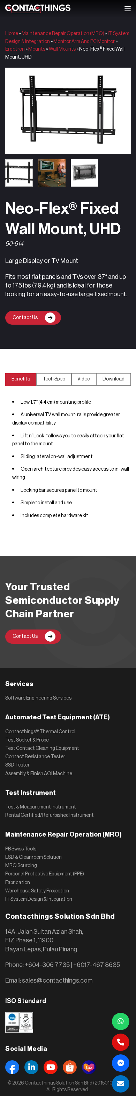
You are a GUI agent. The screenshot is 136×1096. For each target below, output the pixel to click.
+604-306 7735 (47, 965)
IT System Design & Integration (38, 899)
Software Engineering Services (38, 698)
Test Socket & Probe (27, 740)
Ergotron (15, 49)
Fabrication (17, 882)
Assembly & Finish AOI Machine (38, 773)
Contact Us (25, 317)
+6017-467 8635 (96, 965)
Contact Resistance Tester (35, 756)
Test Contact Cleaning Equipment (42, 748)
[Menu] (127, 9)
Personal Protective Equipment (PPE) (44, 874)
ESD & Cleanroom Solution (33, 857)
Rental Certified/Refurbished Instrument (49, 815)
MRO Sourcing (21, 865)
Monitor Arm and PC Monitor (84, 41)
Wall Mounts (62, 49)
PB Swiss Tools (20, 849)
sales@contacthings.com (57, 980)
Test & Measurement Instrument (40, 807)
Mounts (36, 49)
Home (11, 33)
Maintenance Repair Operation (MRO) (63, 33)
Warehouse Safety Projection (37, 891)
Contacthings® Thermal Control (40, 731)
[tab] (20, 379)
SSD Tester (17, 765)
